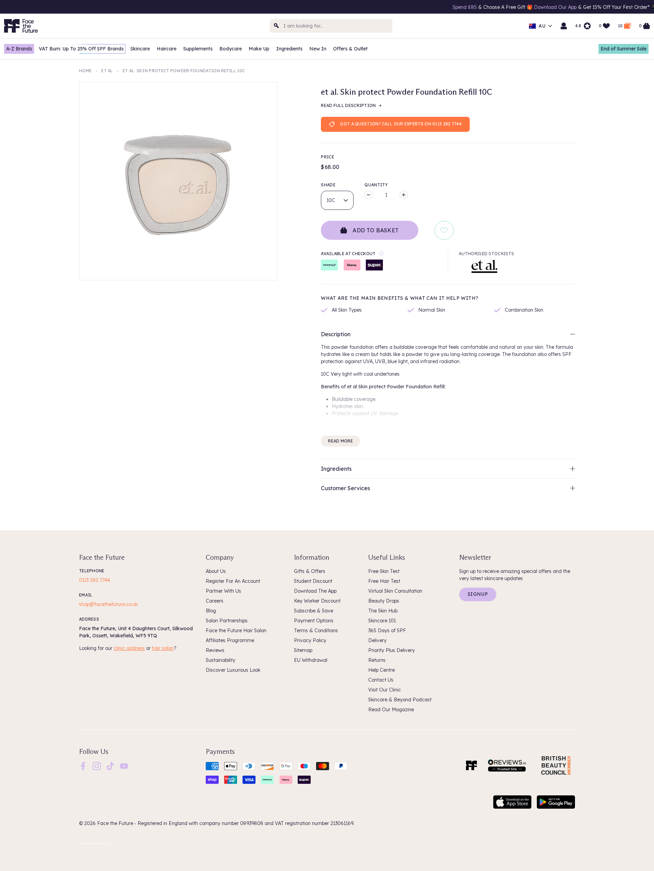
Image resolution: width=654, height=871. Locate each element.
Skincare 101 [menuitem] (382, 621)
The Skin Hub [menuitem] (383, 611)
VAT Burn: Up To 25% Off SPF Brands (81, 49)
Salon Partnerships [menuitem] (227, 621)
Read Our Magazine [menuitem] (391, 709)
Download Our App (524, 7)
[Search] (276, 26)
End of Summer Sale (624, 49)
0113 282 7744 (94, 580)
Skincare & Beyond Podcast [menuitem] (400, 700)
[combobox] (331, 26)
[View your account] (563, 25)
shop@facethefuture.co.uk (108, 604)
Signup (478, 594)
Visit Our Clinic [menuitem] (384, 690)
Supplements (198, 49)
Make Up (259, 49)
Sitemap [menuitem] (303, 650)
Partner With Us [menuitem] (223, 591)
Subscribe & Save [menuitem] (313, 611)
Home (85, 70)
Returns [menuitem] (377, 660)
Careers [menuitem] (214, 601)
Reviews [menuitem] (215, 650)
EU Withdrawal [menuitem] (310, 660)
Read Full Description (348, 105)
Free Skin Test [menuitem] (384, 571)
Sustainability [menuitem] (220, 660)
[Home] (471, 765)
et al (107, 70)
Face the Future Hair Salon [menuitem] (236, 630)
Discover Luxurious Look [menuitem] (233, 670)
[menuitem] (83, 766)
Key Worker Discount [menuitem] (317, 601)
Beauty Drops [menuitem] (383, 601)
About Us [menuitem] (216, 571)
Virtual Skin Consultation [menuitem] (395, 591)
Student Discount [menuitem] (313, 581)
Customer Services (345, 488)
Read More (340, 441)
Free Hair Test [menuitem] (384, 581)
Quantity (376, 184)
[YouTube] (124, 765)
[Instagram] (97, 765)
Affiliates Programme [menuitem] (230, 640)
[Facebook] (83, 765)
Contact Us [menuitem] (380, 680)
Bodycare (230, 49)
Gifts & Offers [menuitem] (309, 571)
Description (336, 334)
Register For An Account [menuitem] (233, 581)
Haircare (166, 49)
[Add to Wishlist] (444, 230)
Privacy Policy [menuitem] (310, 640)
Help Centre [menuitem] (381, 670)
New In (317, 49)
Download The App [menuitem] (315, 591)
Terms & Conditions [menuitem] (316, 630)
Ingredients (289, 49)
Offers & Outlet (350, 49)
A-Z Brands (19, 49)
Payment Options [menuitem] (313, 621)
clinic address (129, 648)
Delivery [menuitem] (377, 640)
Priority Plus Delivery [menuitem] (391, 650)
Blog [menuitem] (211, 611)
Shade (328, 184)
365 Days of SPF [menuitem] (387, 630)
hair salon (163, 648)
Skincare (140, 49)
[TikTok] (110, 765)
